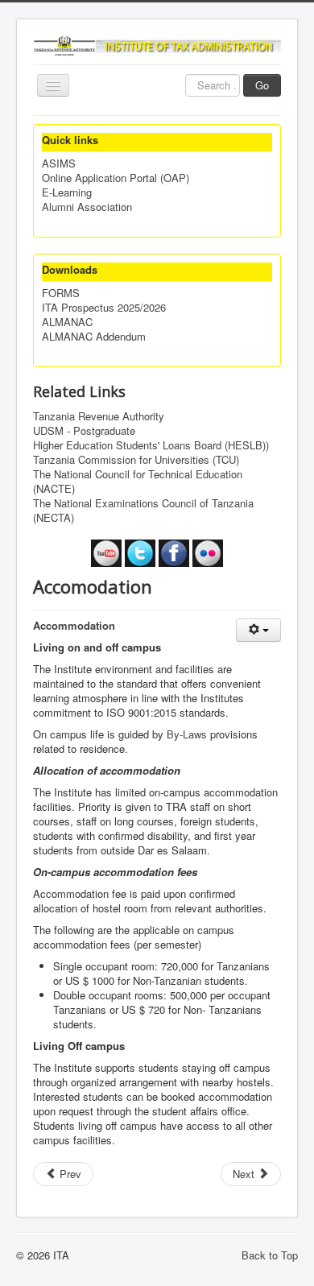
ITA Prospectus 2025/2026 (104, 307)
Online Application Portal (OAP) (115, 178)
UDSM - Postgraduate (84, 431)
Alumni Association (87, 207)
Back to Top (270, 1255)
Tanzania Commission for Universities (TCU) (136, 460)
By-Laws (187, 734)
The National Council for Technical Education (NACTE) (137, 481)
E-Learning (67, 192)
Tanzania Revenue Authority (98, 416)
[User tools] (258, 630)
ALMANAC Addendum (94, 336)
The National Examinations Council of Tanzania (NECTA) (143, 510)
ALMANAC (67, 322)
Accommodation (74, 625)
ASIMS (59, 163)
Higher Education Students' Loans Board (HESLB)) (151, 445)
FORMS (61, 293)
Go (262, 85)
